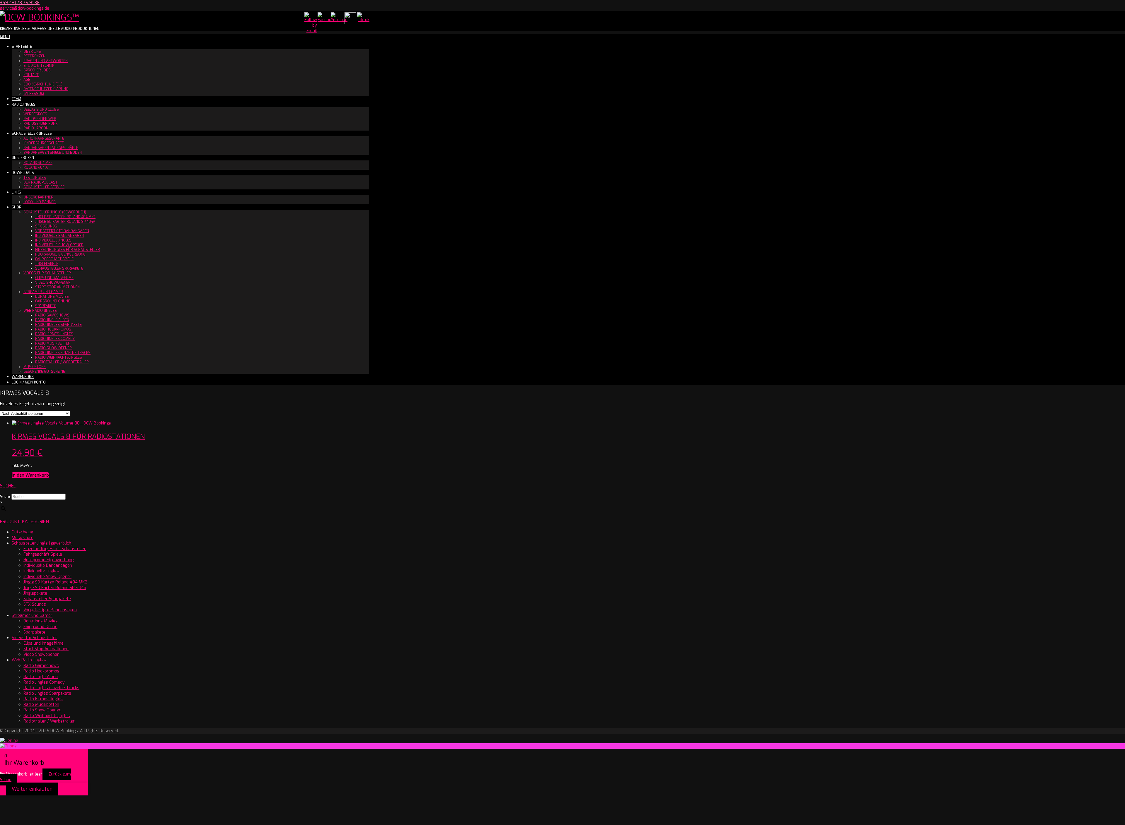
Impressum (33, 93)
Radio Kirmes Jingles (54, 334)
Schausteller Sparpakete (59, 268)
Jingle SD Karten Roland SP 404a (65, 221)
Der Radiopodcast (40, 182)
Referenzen (34, 56)
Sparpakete (45, 306)
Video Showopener (53, 282)
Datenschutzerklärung (45, 89)
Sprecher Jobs (37, 70)
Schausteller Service (43, 187)
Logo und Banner (39, 202)
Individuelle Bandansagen (59, 235)
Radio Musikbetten (52, 343)
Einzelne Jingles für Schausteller (67, 249)
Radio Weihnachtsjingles (58, 357)
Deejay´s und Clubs (41, 109)
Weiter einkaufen (32, 789)
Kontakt (31, 75)
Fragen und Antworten (45, 61)
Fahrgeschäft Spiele (54, 259)
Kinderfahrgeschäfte (43, 143)
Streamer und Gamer (43, 292)
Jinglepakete (46, 263)
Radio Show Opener (53, 348)
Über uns (32, 51)
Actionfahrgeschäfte (43, 138)
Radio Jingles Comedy (55, 338)
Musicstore (34, 366)
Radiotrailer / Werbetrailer (62, 362)
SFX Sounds (46, 226)
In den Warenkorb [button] (30, 475)
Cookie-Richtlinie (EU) (42, 84)
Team (16, 99)
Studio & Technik (38, 65)
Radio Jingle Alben (52, 320)
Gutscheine (22, 532)
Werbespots (35, 114)
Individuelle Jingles (53, 240)
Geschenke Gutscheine (44, 371)
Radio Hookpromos (53, 329)
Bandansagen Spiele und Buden (52, 152)
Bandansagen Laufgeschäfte (50, 148)
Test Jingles (34, 177)
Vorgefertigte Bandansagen (62, 231)
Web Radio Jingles (40, 310)
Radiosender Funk (40, 123)
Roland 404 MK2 (37, 162)
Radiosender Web (39, 119)
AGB (26, 79)
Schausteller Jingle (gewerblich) (54, 212)
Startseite (22, 46)
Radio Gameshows (52, 315)
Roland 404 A (35, 167)
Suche (5, 496)
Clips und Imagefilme (54, 277)
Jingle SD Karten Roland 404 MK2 (65, 217)
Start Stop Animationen (57, 287)
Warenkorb (23, 376)
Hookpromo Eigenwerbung (60, 254)
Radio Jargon (35, 128)
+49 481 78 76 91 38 (20, 3)
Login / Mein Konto (29, 382)
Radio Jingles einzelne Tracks (63, 352)
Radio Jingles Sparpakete (58, 324)
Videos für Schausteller (47, 273)
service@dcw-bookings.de (24, 8)
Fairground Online (52, 301)
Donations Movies (52, 296)
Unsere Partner (38, 197)
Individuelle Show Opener (59, 245)
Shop (16, 207)
